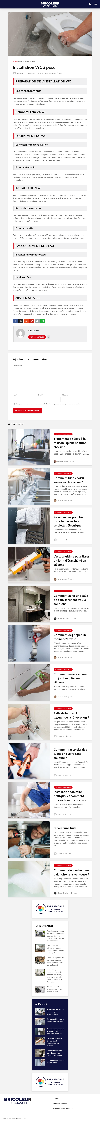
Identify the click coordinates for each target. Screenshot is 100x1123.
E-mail (40, 395)
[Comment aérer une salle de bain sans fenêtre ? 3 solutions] (29, 604)
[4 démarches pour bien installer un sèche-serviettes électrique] (29, 526)
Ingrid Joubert (62, 501)
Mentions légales (60, 1103)
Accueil (15, 61)
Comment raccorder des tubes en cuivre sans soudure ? (70, 754)
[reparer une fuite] (29, 839)
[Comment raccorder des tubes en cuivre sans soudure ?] (29, 761)
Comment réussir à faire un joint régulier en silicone (70, 678)
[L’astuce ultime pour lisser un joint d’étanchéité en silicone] (29, 565)
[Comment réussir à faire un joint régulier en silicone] (29, 683)
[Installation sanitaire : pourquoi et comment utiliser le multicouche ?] (29, 800)
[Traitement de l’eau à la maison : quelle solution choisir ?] (29, 447)
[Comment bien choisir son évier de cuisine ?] (29, 486)
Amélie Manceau (63, 461)
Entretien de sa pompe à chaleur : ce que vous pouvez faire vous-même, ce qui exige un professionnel (55, 936)
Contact (56, 1098)
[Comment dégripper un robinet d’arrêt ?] (29, 643)
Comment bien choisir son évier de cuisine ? (69, 480)
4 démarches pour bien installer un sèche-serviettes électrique (69, 521)
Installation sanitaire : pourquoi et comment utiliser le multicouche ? (70, 796)
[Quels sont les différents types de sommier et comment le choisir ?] (40, 948)
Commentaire (17, 366)
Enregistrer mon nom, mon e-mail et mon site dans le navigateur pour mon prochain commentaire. (48, 404)
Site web (65, 395)
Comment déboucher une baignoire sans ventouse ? (71, 872)
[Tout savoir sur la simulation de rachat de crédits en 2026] (40, 989)
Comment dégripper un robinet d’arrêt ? (70, 637)
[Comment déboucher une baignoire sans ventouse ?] (29, 879)
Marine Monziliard (63, 618)
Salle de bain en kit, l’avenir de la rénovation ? (71, 715)
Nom (15, 395)
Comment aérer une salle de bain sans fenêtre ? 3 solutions (71, 600)
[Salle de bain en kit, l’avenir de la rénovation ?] (29, 722)
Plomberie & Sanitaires (63, 434)
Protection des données (63, 1109)
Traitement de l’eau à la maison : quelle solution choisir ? (70, 443)
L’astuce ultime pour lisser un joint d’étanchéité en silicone (71, 560)
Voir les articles (37, 337)
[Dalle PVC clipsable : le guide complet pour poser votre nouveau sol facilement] (40, 960)
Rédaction (20, 73)
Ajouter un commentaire (48, 73)
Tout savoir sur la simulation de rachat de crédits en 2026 (56, 989)
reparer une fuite (65, 828)
